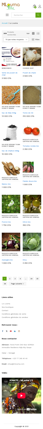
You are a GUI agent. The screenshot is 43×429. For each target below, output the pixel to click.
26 (5, 284)
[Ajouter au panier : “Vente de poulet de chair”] (8, 64)
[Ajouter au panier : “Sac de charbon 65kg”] (8, 141)
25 (37, 279)
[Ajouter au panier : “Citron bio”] (29, 212)
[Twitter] (7, 331)
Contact (5, 310)
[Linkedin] (15, 331)
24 (31, 279)
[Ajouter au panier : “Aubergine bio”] (8, 250)
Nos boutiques (7, 307)
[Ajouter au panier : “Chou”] (29, 250)
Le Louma (6, 304)
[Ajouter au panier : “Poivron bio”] (8, 212)
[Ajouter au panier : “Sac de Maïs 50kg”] (8, 103)
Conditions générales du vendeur (15, 317)
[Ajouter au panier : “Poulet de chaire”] (29, 64)
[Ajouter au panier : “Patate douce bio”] (29, 171)
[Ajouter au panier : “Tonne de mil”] (29, 103)
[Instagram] (19, 331)
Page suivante (17, 284)
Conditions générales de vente (14, 314)
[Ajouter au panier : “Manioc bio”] (8, 174)
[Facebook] (3, 331)
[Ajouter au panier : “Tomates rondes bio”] (29, 136)
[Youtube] (11, 331)
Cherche (38, 15)
